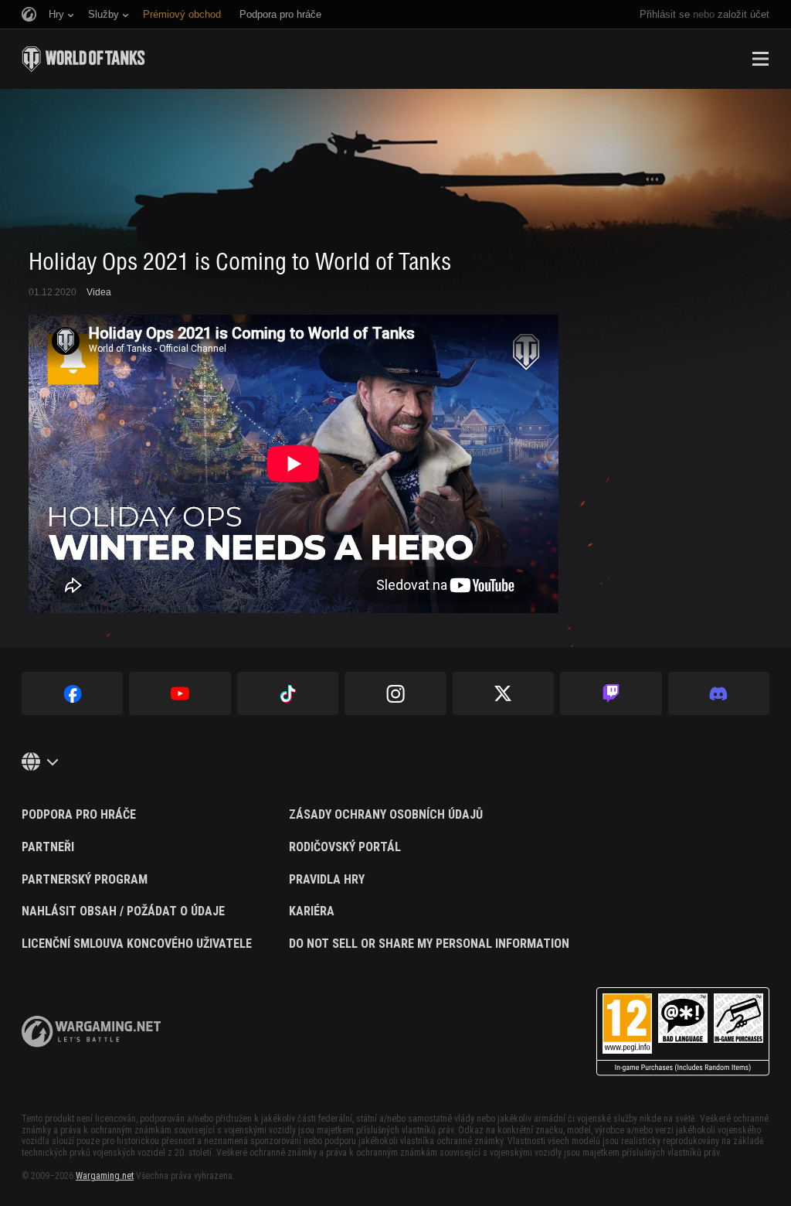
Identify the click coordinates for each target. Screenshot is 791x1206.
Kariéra (311, 911)
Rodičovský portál (345, 847)
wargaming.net (91, 1031)
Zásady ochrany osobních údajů (386, 815)
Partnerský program (85, 880)
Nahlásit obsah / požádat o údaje (123, 911)
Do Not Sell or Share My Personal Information (429, 944)
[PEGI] (682, 1031)
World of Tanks (83, 59)
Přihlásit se (665, 14)
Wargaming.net (105, 1175)
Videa (99, 292)
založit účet (743, 14)
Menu (760, 59)
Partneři (48, 847)
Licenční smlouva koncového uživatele (137, 944)
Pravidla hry (327, 880)
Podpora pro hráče (79, 815)
